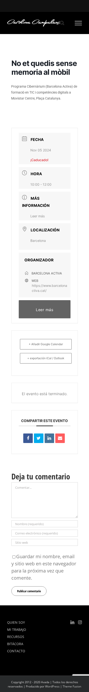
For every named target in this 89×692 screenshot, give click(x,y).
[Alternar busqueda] (62, 22)
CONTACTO (16, 651)
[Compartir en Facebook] (28, 438)
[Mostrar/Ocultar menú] (78, 23)
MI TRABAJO (16, 629)
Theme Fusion (72, 686)
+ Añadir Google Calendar (46, 344)
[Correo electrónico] (60, 438)
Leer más (37, 216)
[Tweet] (38, 438)
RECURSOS (15, 636)
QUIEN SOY (16, 622)
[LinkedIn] (49, 438)
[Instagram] (80, 622)
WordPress (52, 686)
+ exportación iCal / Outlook (45, 358)
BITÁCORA (15, 644)
